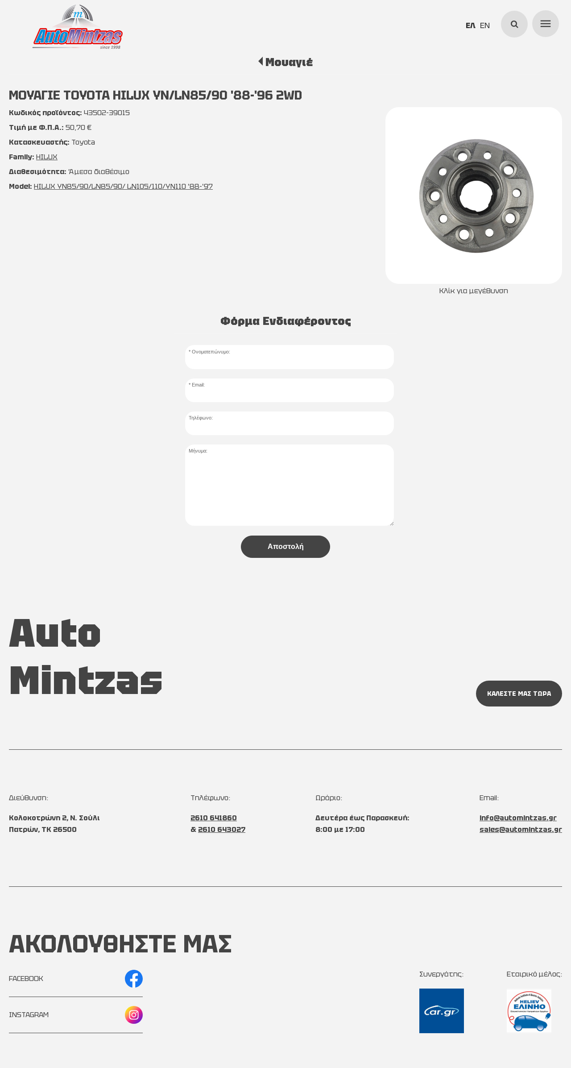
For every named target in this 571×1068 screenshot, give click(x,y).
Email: (198, 384)
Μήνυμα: (198, 450)
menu (544, 22)
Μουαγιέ (288, 62)
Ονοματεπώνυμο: (211, 351)
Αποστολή (286, 546)
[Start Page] (78, 26)
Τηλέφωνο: (201, 417)
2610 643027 (221, 829)
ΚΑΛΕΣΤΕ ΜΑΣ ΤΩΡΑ (519, 694)
